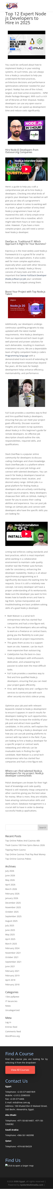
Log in (8, 1022)
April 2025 (10, 939)
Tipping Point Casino (15, 849)
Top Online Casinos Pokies (18, 858)
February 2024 (12, 948)
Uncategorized (12, 1010)
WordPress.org (12, 1036)
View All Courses (20, 1070)
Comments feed (13, 1031)
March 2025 (11, 943)
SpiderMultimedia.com (31, 1184)
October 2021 (12, 957)
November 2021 (13, 952)
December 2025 (13, 902)
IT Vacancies (11, 1001)
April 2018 (10, 980)
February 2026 (12, 893)
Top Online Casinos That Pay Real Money (25, 854)
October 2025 (12, 911)
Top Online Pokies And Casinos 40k (22, 840)
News (8, 1005)
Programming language (16, 355)
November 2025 (13, 907)
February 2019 (12, 975)
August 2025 (11, 920)
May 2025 (10, 934)
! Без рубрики (12, 996)
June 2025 (10, 930)
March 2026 (11, 889)
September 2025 (13, 916)
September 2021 (13, 961)
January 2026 (11, 898)
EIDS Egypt (19, 1181)
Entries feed (11, 1026)
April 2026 (10, 884)
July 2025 (9, 925)
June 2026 (10, 875)
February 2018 (12, 984)
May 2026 (10, 880)
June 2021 (10, 966)
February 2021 (12, 971)
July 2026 (9, 870)
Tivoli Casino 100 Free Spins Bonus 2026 (25, 845)
